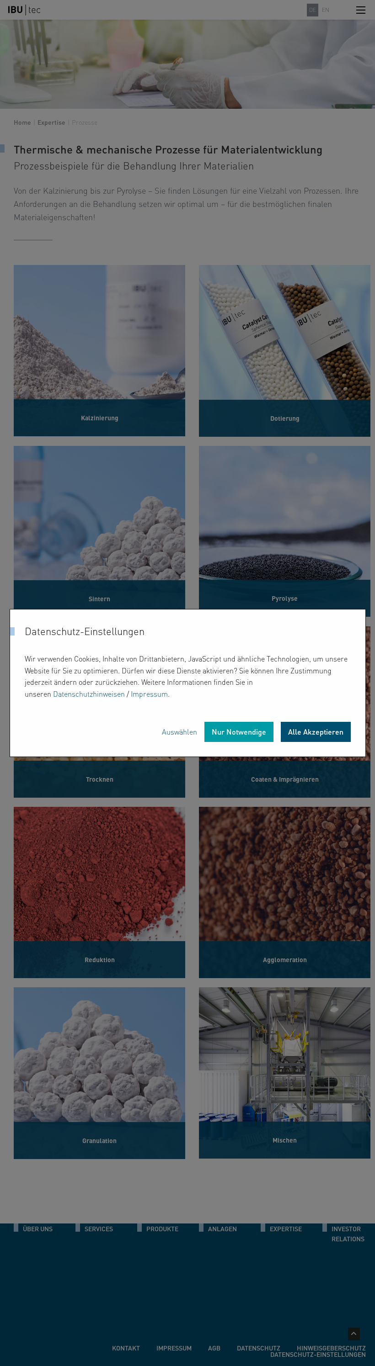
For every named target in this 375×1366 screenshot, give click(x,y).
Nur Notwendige (239, 731)
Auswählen (179, 731)
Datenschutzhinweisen (89, 694)
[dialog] (188, 683)
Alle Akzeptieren (315, 731)
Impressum (149, 694)
